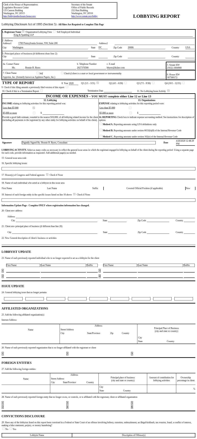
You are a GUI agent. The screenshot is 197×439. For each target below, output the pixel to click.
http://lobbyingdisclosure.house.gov (19, 16)
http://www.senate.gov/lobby (84, 16)
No (7, 429)
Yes (14, 429)
